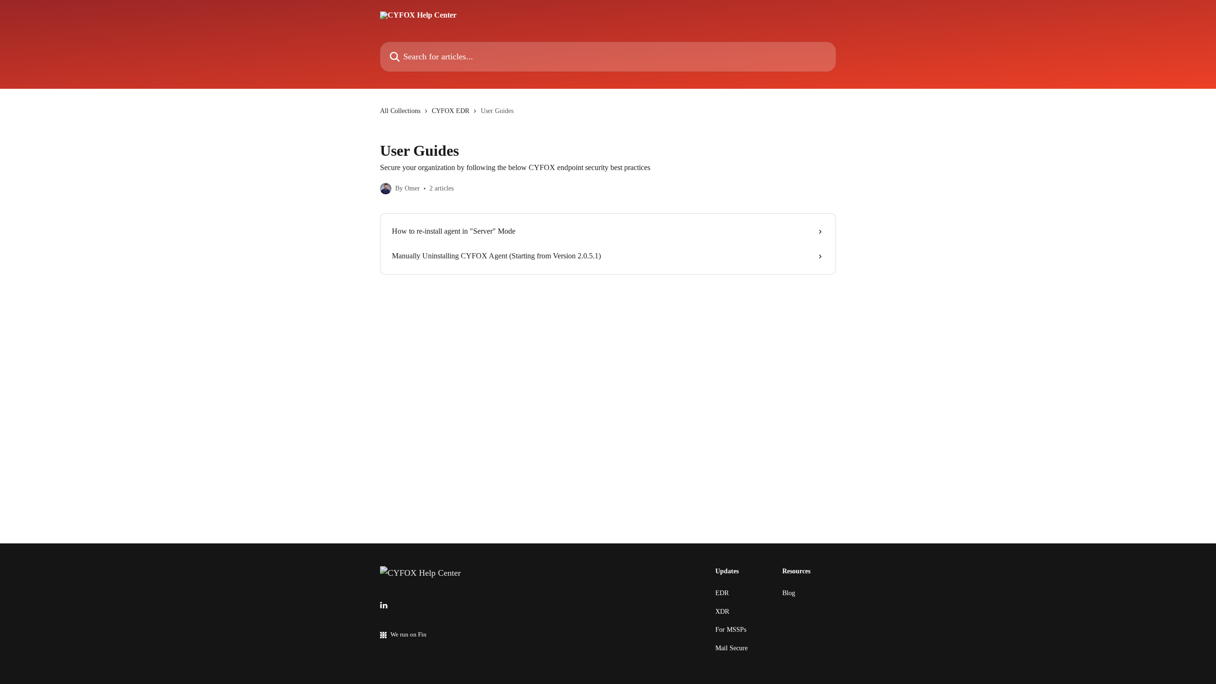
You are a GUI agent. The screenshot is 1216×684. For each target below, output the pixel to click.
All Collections (400, 110)
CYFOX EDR (450, 110)
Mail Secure (731, 648)
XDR (722, 611)
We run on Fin (408, 634)
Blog (788, 593)
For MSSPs (730, 629)
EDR (722, 593)
